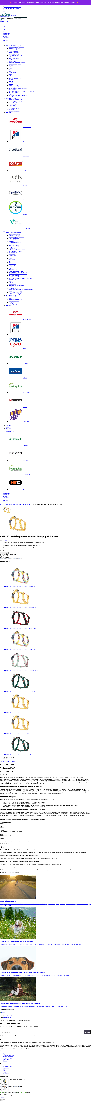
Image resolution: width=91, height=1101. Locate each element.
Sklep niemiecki (7, 1073)
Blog (4, 10)
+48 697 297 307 (8, 1015)
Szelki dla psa (26, 504)
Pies (10, 504)
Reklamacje (6, 1059)
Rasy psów (6, 1068)
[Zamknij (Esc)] (4, 1099)
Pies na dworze (17, 504)
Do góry (2, 1097)
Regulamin (5, 1053)
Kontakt (5, 11)
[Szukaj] (1, 20)
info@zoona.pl (7, 1017)
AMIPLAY (4, 540)
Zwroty (5, 1061)
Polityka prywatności (8, 1055)
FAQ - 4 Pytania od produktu (7, 761)
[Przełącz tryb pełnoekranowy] (2, 1099)
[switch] (4, 1089)
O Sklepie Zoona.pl (8, 1066)
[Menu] (0, 15)
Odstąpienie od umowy (9, 1058)
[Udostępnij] (3, 1099)
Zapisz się (87, 1032)
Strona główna (4, 504)
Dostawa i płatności (8, 1056)
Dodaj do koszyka (4, 553)
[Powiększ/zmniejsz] (0, 1099)
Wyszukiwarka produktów (7, 18)
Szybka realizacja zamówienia (11, 8)
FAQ (4, 1071)
